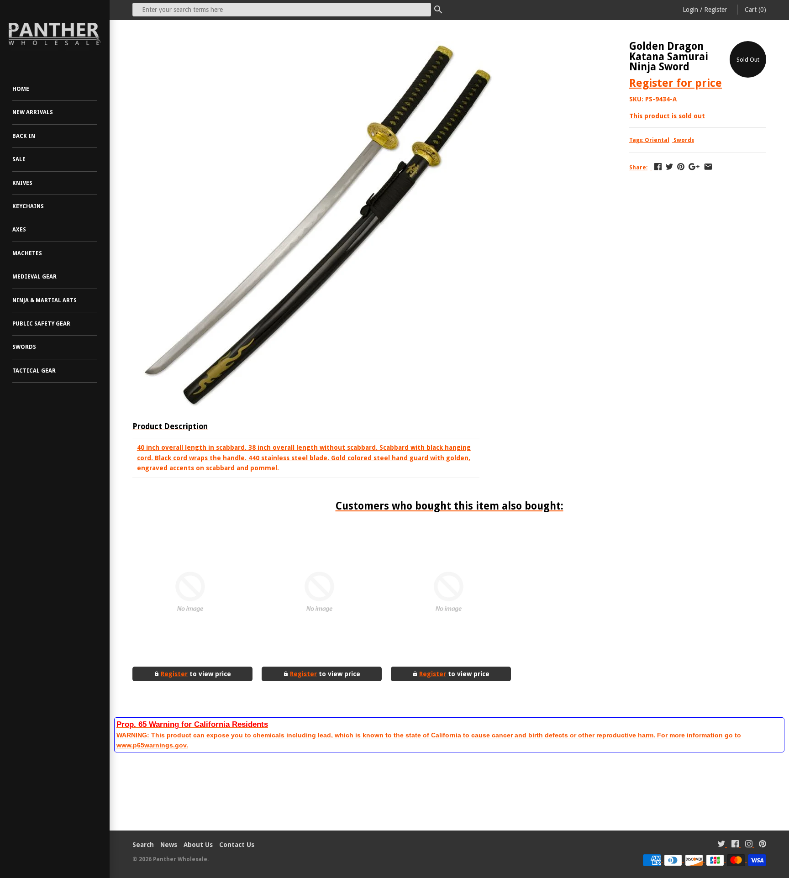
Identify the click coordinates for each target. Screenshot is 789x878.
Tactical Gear (34, 371)
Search (143, 844)
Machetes (27, 253)
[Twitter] (721, 845)
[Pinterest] (762, 845)
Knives (22, 183)
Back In (23, 136)
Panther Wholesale (180, 859)
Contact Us (236, 844)
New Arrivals (32, 112)
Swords (24, 347)
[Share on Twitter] (669, 166)
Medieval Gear (34, 276)
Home (20, 89)
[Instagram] (748, 845)
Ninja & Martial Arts (44, 300)
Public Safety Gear (41, 324)
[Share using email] (708, 166)
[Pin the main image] (680, 166)
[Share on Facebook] (658, 166)
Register (715, 9)
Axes (19, 229)
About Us (198, 844)
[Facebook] (735, 845)
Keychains (28, 206)
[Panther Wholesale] (55, 34)
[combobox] (281, 9)
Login (690, 9)
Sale (19, 159)
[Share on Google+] (694, 166)
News (168, 844)
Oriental (657, 140)
